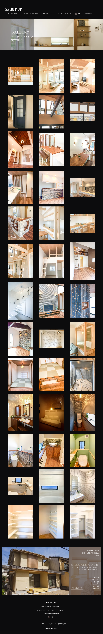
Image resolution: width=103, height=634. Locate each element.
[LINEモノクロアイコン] (76, 14)
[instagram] (79, 14)
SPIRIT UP (13, 9)
